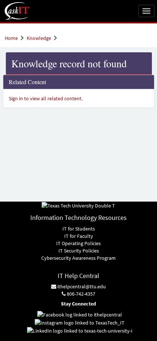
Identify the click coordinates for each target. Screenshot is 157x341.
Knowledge (39, 38)
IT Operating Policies (78, 243)
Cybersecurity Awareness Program (78, 258)
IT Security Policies (78, 250)
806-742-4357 (80, 294)
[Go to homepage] (17, 11)
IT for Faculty (78, 236)
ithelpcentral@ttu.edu (81, 286)
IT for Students (78, 228)
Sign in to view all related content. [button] (46, 98)
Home (11, 38)
